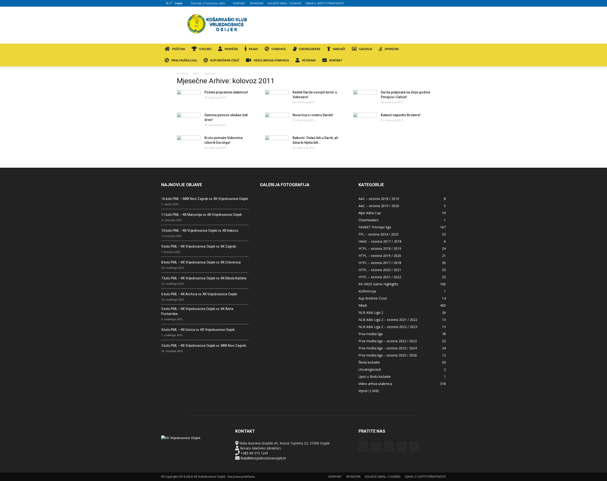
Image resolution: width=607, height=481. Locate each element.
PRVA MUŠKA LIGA (184, 60)
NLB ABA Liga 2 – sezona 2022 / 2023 (388, 326)
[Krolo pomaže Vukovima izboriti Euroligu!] (189, 143)
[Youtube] (442, 3)
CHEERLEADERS (309, 49)
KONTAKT (239, 3)
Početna (182, 74)
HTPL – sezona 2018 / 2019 (380, 248)
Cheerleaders (369, 220)
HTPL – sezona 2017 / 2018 (380, 262)
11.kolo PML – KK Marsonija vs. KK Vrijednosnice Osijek (201, 215)
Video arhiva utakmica (375, 383)
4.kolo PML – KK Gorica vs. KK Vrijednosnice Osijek (198, 330)
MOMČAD (231, 49)
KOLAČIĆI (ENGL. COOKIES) (284, 3)
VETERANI (309, 60)
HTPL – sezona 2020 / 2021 (380, 270)
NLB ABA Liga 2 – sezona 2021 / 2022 (388, 319)
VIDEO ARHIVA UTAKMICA (271, 60)
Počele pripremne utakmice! (226, 92)
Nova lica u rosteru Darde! (313, 115)
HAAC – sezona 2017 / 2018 (380, 241)
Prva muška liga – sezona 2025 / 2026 (388, 355)
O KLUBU (205, 49)
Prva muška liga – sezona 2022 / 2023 (388, 341)
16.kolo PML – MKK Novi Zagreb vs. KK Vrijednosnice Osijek (204, 199)
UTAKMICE (278, 49)
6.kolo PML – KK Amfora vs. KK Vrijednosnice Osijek (199, 294)
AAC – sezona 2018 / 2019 (379, 198)
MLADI (253, 49)
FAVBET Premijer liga (375, 227)
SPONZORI (256, 3)
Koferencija (367, 291)
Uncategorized (370, 369)
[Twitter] (434, 3)
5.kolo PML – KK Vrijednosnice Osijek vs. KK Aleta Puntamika (197, 311)
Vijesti (363, 390)
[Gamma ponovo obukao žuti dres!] (189, 121)
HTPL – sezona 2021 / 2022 (380, 277)
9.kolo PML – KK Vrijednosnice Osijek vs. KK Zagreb (198, 246)
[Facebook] (410, 3)
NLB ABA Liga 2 (371, 312)
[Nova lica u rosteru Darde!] (277, 121)
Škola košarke (369, 362)
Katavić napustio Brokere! (400, 115)
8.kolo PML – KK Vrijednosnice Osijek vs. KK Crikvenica (201, 262)
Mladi (363, 305)
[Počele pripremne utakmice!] (189, 98)
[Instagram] (418, 3)
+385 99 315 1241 (254, 453)
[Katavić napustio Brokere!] (365, 121)
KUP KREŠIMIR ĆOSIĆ (224, 60)
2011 (196, 74)
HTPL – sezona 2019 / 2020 (380, 255)
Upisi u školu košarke (375, 376)
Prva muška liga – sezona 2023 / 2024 (388, 348)
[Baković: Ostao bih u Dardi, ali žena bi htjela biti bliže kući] (277, 143)
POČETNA (178, 49)
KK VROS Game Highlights (378, 284)
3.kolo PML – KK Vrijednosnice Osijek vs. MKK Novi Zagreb (203, 345)
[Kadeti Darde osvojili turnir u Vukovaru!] (277, 98)
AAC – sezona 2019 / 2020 (379, 206)
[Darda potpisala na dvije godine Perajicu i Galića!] (365, 98)
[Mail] (426, 3)
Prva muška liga (371, 334)
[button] (440, 49)
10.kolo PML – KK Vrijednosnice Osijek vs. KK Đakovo (199, 230)
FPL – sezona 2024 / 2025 (379, 234)
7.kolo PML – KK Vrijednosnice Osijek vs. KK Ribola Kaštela (203, 278)
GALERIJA (365, 49)
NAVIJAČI (339, 49)
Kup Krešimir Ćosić (373, 298)
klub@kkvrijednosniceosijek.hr (263, 458)
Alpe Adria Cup (370, 213)
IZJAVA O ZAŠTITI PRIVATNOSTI (324, 3)
